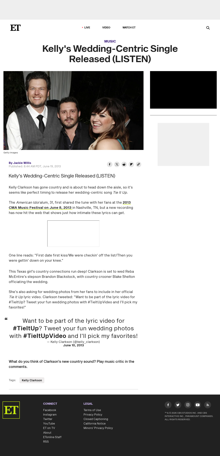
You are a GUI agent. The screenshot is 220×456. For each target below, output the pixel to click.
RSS (46, 442)
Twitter (47, 419)
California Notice (95, 424)
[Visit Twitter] (177, 405)
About (47, 433)
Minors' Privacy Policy (98, 428)
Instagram (50, 415)
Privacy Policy (93, 415)
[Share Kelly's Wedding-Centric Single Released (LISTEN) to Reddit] (124, 165)
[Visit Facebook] (168, 405)
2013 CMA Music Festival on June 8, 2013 (70, 205)
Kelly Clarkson (32, 380)
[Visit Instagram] (187, 405)
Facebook (49, 410)
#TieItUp (26, 328)
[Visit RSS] (207, 405)
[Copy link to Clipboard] (138, 165)
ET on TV (49, 428)
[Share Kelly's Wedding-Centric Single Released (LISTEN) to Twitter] (117, 165)
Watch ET (129, 28)
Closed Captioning (96, 419)
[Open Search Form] (208, 28)
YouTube (49, 424)
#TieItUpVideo (44, 336)
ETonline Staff (52, 437)
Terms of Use (92, 410)
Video (106, 28)
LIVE (87, 28)
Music (110, 41)
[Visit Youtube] (197, 404)
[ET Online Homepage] (15, 27)
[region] (183, 90)
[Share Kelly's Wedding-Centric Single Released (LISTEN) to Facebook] (110, 165)
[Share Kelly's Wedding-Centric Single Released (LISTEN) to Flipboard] (131, 165)
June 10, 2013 (73, 345)
